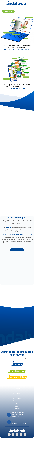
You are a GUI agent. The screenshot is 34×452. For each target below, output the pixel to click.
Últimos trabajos (24, 284)
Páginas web (17, 388)
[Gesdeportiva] (17, 370)
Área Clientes (9, 11)
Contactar (17, 406)
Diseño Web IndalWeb (17, 449)
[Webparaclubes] (17, 376)
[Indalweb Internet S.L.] (16, 3)
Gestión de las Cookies (17, 447)
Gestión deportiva (17, 393)
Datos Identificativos (17, 441)
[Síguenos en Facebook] (13, 434)
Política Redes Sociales (17, 445)
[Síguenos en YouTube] (25, 434)
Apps (17, 391)
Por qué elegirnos (17, 249)
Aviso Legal (17, 439)
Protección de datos (17, 396)
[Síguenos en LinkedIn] (9, 434)
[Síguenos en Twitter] (21, 434)
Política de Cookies (17, 443)
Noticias (17, 403)
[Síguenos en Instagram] (17, 434)
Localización (17, 408)
